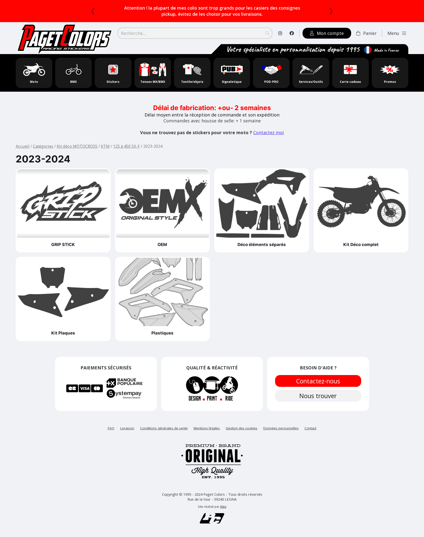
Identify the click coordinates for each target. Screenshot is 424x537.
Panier (370, 27)
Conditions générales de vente (164, 422)
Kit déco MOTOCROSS (77, 140)
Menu (393, 27)
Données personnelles (281, 422)
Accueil (22, 140)
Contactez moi (268, 126)
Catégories (43, 140)
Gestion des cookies (241, 422)
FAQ (111, 422)
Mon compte (330, 27)
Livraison (127, 422)
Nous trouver (318, 389)
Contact (310, 422)
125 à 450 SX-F (126, 140)
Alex (223, 500)
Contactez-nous (318, 375)
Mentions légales (207, 422)
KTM (105, 140)
